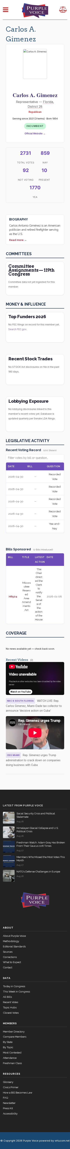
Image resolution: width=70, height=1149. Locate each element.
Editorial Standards (14, 946)
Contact (7, 967)
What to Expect (12, 962)
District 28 (35, 106)
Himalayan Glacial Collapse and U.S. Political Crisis (38, 830)
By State (7, 1041)
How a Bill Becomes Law (17, 1092)
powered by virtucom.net (54, 1140)
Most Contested (12, 1052)
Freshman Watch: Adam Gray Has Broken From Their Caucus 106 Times (41, 844)
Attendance (10, 1057)
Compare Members (14, 1036)
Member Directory (13, 1031)
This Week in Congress (16, 991)
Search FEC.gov (17, 329)
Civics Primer (10, 1087)
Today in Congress (14, 986)
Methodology (11, 941)
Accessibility (10, 1113)
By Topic (8, 1047)
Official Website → (35, 133)
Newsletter (9, 1102)
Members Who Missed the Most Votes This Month (41, 859)
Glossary (8, 1081)
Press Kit (8, 1108)
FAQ (5, 1097)
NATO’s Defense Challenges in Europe (38, 871)
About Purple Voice (14, 935)
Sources (7, 951)
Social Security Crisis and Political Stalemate (36, 815)
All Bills (7, 996)
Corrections (10, 957)
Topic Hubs (10, 1007)
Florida (48, 102)
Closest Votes (11, 1012)
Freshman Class (12, 1063)
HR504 (13, 596)
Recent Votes (10, 1002)
